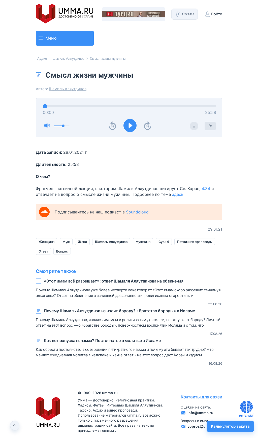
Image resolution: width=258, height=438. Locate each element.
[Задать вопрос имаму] (246, 408)
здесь (177, 194)
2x (210, 126)
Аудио (42, 58)
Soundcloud (137, 211)
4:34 (206, 188)
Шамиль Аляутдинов (68, 58)
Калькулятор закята (230, 426)
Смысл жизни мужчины (107, 58)
